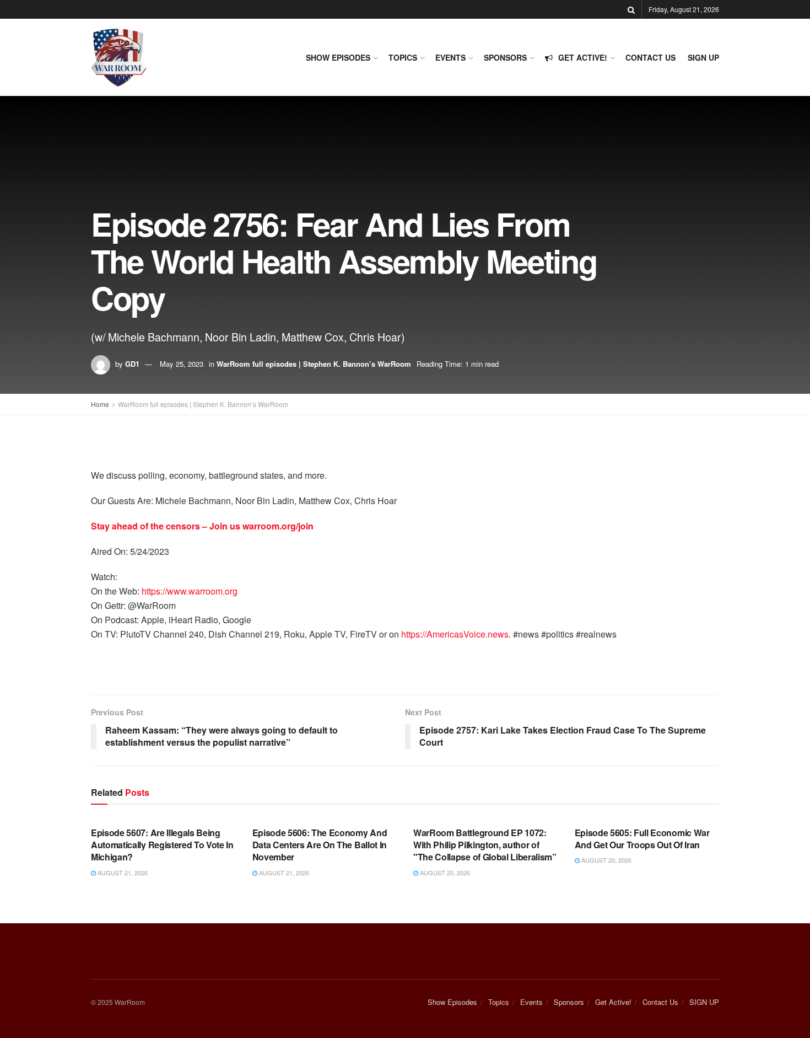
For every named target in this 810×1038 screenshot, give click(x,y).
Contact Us (650, 57)
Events (450, 57)
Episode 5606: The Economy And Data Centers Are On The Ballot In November (319, 845)
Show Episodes (338, 57)
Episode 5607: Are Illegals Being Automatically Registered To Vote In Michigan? (162, 845)
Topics (402, 57)
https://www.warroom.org (189, 591)
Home (100, 404)
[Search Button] (631, 9)
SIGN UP (703, 57)
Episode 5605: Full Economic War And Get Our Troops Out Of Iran (642, 838)
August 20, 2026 (444, 872)
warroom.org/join (278, 526)
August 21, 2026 (122, 872)
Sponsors (505, 57)
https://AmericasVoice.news (455, 634)
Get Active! (582, 57)
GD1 (132, 364)
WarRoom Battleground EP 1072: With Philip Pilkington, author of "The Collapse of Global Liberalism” (485, 845)
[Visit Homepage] (119, 57)
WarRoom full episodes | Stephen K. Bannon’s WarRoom (314, 364)
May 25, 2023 (181, 364)
